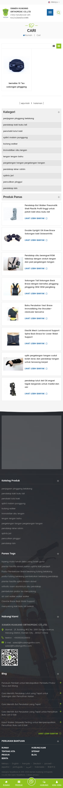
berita (5, 758)
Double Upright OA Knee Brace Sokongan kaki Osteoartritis (40, 232)
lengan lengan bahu (13, 156)
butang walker (10, 143)
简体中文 (51, 767)
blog (34, 755)
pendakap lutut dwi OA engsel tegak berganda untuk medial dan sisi (42, 384)
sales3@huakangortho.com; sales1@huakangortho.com (22, 644)
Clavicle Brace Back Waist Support (18, 601)
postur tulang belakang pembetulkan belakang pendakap (30, 576)
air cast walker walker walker (15, 596)
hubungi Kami (39, 748)
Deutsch (37, 763)
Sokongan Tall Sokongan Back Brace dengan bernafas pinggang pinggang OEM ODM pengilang (41, 284)
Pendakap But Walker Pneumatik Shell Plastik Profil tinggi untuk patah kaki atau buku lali (41, 209)
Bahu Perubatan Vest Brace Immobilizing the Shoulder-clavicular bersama (38, 309)
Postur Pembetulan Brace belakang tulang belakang (27, 571)
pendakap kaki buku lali (15, 124)
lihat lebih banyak (35, 218)
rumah (5, 748)
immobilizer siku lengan (15, 150)
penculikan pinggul (12, 182)
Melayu (5, 763)
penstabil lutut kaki (12, 131)
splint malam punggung (15, 137)
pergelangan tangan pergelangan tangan (24, 163)
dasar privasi (32, 775)
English (15, 763)
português (18, 767)
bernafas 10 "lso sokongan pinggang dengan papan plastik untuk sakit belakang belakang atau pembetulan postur (17, 85)
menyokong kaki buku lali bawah (18, 606)
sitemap (35, 751)
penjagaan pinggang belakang (18, 118)
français (26, 763)
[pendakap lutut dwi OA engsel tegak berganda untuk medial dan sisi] (13, 389)
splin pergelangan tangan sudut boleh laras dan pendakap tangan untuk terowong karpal (42, 359)
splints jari (8, 175)
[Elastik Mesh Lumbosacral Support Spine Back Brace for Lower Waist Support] (13, 339)
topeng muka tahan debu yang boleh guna (23, 561)
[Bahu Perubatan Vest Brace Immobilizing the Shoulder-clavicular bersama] (13, 314)
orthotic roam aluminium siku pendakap (21, 586)
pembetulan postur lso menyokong (19, 591)
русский (48, 763)
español (5, 767)
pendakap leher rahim (14, 169)
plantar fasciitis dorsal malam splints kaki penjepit (26, 566)
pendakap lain (10, 188)
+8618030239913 (22, 637)
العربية (28, 767)
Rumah (28, 35)
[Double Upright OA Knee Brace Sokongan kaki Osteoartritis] (13, 239)
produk (6, 755)
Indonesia (39, 767)
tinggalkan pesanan (31, 781)
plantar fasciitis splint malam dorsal (19, 581)
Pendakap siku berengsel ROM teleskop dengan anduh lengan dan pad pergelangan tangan (40, 259)
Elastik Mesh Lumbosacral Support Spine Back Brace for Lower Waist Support (42, 334)
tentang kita (8, 751)
